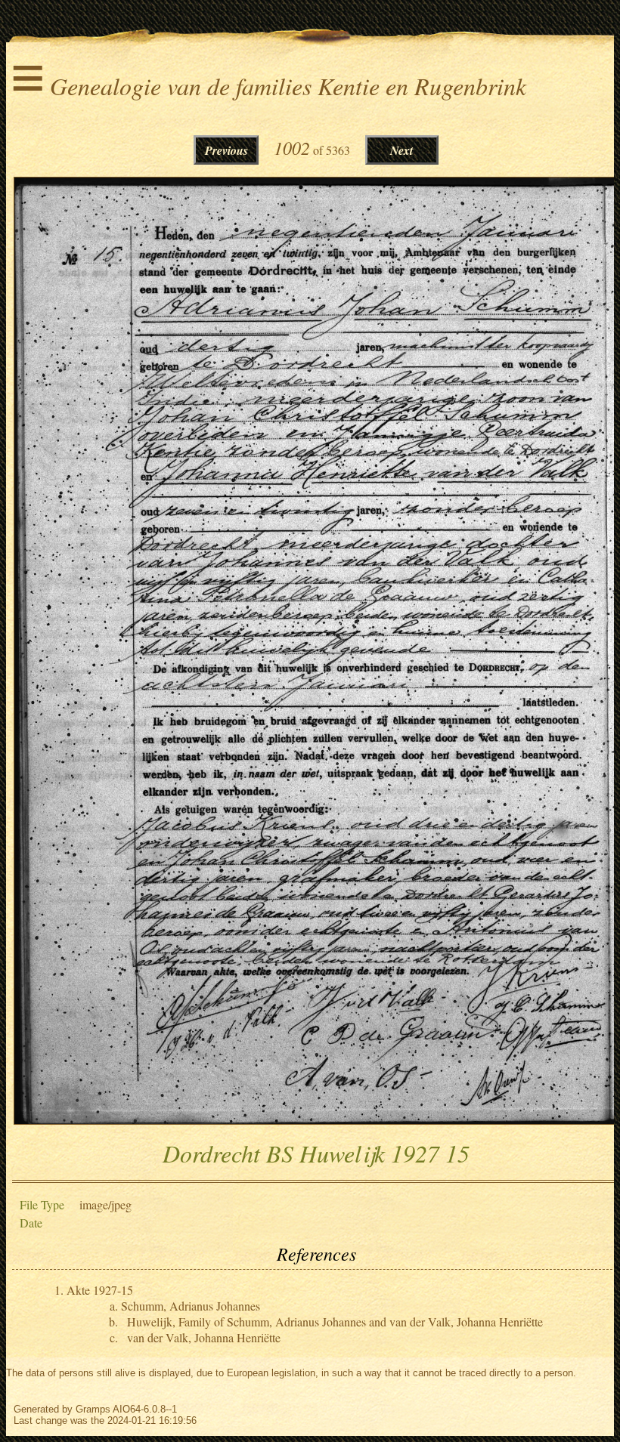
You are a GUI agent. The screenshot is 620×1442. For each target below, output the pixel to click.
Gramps (93, 1409)
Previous (226, 150)
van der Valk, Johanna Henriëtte (204, 1337)
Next (401, 150)
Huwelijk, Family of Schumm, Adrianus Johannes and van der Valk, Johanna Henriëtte (335, 1321)
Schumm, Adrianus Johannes (190, 1306)
